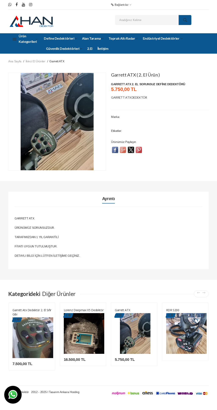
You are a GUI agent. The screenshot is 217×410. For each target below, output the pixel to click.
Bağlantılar (121, 4)
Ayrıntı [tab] (108, 198)
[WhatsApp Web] (9, 5)
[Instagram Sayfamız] (30, 5)
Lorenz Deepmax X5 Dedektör (84, 310)
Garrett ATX (122, 310)
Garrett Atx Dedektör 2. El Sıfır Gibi (32, 312)
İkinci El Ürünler (35, 61)
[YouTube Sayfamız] (23, 5)
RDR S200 (172, 310)
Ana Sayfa (14, 61)
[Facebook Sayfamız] (16, 5)
